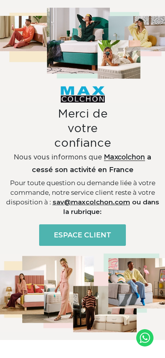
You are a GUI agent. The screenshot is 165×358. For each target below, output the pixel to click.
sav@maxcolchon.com (91, 202)
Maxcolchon (124, 157)
